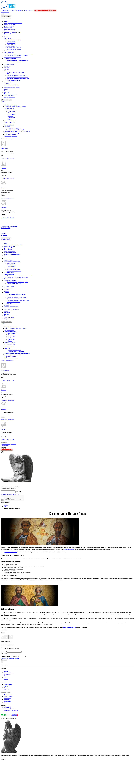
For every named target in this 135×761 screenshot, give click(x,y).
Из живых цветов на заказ (14, 47)
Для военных (11, 117)
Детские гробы (8, 34)
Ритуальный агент (9, 108)
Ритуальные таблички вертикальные (16, 75)
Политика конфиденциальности (9, 710)
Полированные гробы (9, 24)
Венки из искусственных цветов (12, 40)
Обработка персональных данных (10, 494)
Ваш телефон (18, 493)
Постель (6, 89)
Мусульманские (12, 113)
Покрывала (7, 90)
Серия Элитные (11, 44)
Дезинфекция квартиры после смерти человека (17, 131)
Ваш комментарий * (6, 656)
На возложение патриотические (12, 57)
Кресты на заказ (8, 81)
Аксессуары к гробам (9, 29)
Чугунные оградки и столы (11, 85)
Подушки (6, 92)
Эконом (6, 686)
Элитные (6, 689)
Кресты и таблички (9, 64)
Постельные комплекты (10, 94)
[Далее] (11, 637)
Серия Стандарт (11, 41)
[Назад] (6, 637)
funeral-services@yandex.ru (9, 709)
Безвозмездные (8, 684)
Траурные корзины (9, 52)
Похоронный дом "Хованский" (16, 129)
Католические (11, 114)
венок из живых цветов (69, 627)
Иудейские (7, 699)
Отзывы (23, 10)
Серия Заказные (11, 43)
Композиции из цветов (10, 58)
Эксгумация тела (9, 125)
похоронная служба (69, 549)
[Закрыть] (2, 637)
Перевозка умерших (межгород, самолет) (15, 106)
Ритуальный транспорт (11, 105)
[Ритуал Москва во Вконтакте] (2, 713)
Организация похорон (10, 109)
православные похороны (10, 552)
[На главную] (67, 4)
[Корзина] (5, 448)
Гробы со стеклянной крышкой (12, 32)
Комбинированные (9, 50)
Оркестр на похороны (10, 134)
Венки (5, 36)
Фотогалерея (17, 10)
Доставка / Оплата (9, 672)
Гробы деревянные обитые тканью (13, 23)
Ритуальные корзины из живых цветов (17, 55)
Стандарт (6, 687)
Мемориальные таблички (13, 80)
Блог (27, 10)
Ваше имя (18, 491)
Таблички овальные (12, 74)
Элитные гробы (8, 27)
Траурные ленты (8, 38)
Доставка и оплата (9, 10)
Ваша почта (4, 653)
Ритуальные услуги (6, 99)
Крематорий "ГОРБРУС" (14, 128)
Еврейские (10, 116)
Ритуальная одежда (9, 95)
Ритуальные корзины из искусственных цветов (19, 54)
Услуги (3, 101)
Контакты (31, 10)
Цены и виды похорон (7, 139)
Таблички (6, 70)
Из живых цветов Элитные (14, 49)
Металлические (8, 66)
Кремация (7, 126)
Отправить (3, 659)
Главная (6, 671)
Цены (2, 10)
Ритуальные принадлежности (12, 87)
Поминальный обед (10, 122)
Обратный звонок (5, 502)
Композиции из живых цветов (15, 61)
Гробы (5, 21)
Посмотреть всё (5, 12)
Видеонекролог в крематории (12, 133)
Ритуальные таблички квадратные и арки (18, 78)
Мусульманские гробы (10, 30)
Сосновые (6, 67)
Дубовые (6, 69)
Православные (11, 111)
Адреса (6, 679)
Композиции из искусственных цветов (17, 60)
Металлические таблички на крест (16, 72)
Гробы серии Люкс (9, 26)
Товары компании (5, 18)
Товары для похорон (9, 97)
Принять (3, 759)
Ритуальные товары (6, 16)
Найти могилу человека (11, 136)
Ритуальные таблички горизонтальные (17, 77)
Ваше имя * (4, 651)
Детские (10, 119)
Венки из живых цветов (10, 46)
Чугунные (6, 83)
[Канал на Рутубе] (5, 713)
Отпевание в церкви (10, 120)
